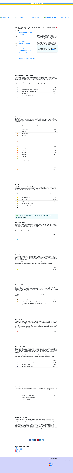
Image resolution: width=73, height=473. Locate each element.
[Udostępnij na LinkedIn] (40, 440)
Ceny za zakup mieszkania (23, 52)
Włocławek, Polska (19, 448)
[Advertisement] (36, 10)
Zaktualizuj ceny (23, 217)
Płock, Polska (18, 453)
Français (51, 470)
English (51, 462)
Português (51, 466)
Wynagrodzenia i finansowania (24, 43)
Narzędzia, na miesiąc (23, 39)
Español (51, 465)
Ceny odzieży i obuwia (23, 48)
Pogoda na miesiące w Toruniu (24, 54)
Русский (51, 463)
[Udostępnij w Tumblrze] (35, 440)
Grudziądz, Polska (19, 449)
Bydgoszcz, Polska (19, 447)
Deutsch (51, 469)
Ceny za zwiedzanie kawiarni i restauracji (26, 32)
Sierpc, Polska (18, 451)
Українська (51, 464)
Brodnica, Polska (18, 450)
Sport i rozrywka (22, 41)
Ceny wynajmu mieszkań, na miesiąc (25, 50)
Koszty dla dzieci (22, 45)
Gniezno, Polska (18, 452)
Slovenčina (51, 467)
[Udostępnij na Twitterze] (33, 440)
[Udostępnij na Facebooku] (30, 440)
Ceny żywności (21, 34)
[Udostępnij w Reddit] (43, 440)
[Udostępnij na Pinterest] (38, 440)
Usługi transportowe (22, 36)
